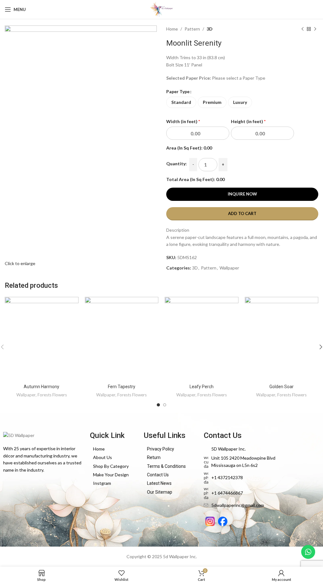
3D (210, 28)
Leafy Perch (202, 386)
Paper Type (178, 91)
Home (172, 28)
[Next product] (315, 29)
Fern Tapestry (121, 386)
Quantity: (176, 163)
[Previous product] (302, 29)
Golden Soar (281, 386)
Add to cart (242, 213)
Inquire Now (242, 193)
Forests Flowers (52, 394)
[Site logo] (161, 9)
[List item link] (114, 448)
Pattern (192, 28)
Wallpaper (229, 267)
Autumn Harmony (41, 386)
